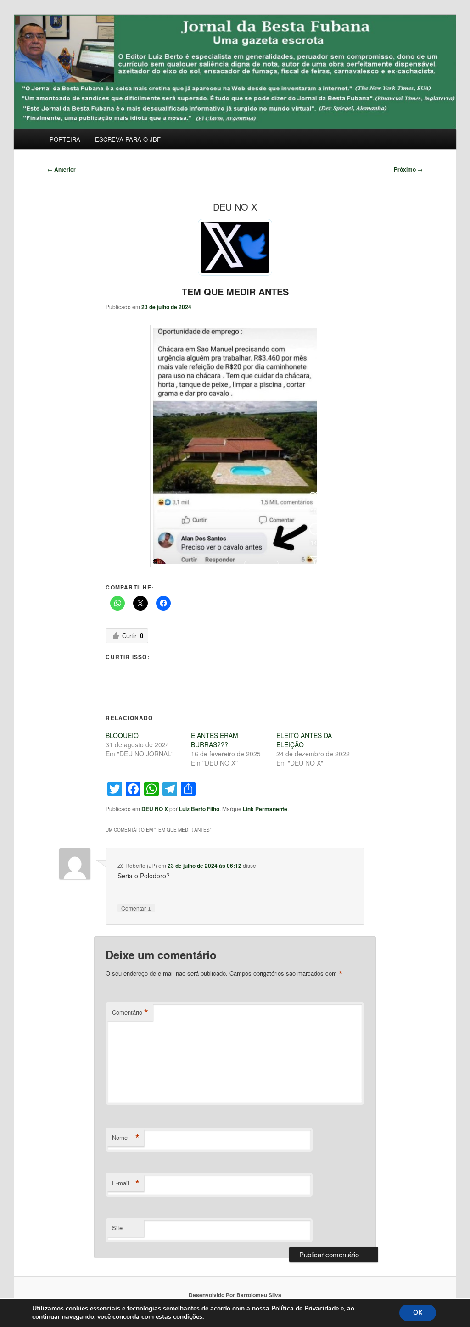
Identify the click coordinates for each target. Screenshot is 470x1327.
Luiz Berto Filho (199, 809)
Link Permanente (265, 809)
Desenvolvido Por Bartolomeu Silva (235, 1295)
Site (117, 1227)
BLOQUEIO (122, 735)
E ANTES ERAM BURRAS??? (214, 740)
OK (417, 1312)
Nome (126, 1137)
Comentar (136, 908)
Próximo (408, 169)
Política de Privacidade (305, 1308)
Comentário (130, 1012)
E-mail (126, 1183)
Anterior (61, 169)
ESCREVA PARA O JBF (128, 139)
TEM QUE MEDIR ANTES (235, 291)
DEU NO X (154, 809)
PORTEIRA (65, 139)
